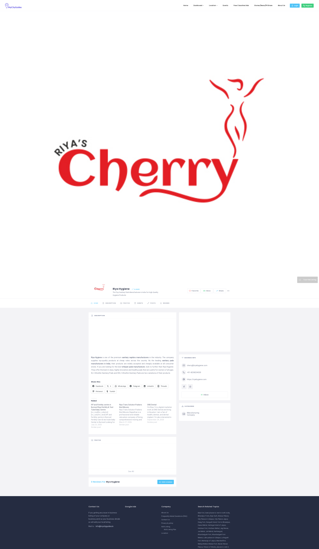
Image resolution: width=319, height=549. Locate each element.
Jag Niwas (224, 528)
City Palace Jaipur (221, 519)
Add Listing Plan (170, 529)
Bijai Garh (213, 516)
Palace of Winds (210, 547)
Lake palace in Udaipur (212, 538)
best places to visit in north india (217, 513)
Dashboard (198, 5)
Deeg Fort (201, 522)
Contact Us (165, 520)
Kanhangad (218, 531)
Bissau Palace (223, 516)
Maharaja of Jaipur (209, 541)
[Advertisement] (132, 338)
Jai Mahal (201, 531)
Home (185, 5)
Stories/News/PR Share (263, 5)
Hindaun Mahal (213, 528)
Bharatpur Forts (203, 516)
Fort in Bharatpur (224, 522)
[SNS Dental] (161, 413)
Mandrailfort (221, 541)
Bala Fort (201, 513)
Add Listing (165, 527)
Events (225, 5)
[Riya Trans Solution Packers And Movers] (133, 414)
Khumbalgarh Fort (204, 534)
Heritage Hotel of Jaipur (217, 525)
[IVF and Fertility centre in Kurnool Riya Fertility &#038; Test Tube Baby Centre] (105, 415)
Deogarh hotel (211, 522)
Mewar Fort (212, 544)
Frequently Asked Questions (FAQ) (174, 516)
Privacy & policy (167, 523)
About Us (281, 5)
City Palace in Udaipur (206, 519)
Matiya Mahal (203, 544)
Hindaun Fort (202, 528)
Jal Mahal (209, 531)
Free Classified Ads (241, 5)
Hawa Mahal (202, 525)
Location (212, 5)
